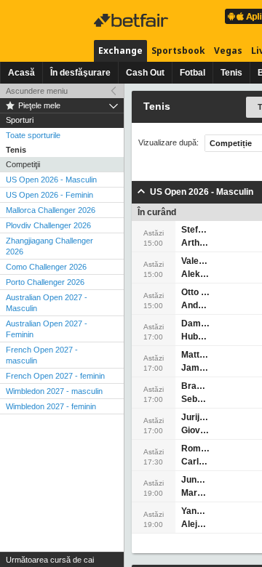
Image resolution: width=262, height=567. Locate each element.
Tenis (231, 73)
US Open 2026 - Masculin (51, 179)
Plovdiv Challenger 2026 (48, 225)
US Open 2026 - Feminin (49, 194)
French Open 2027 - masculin (42, 355)
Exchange (120, 50)
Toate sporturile (33, 135)
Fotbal (192, 73)
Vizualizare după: (168, 143)
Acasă (21, 73)
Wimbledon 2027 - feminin (51, 406)
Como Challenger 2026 (46, 266)
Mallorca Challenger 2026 (50, 210)
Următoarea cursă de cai (50, 559)
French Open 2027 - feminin (55, 375)
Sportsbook (178, 50)
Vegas (228, 50)
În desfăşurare (80, 73)
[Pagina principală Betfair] (132, 20)
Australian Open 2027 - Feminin (46, 329)
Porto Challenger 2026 (45, 282)
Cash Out (145, 73)
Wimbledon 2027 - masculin (54, 391)
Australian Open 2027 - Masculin (46, 303)
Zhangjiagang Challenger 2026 (49, 246)
